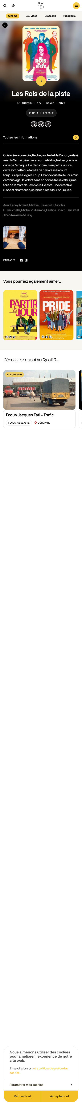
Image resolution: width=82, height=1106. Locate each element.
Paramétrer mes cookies (26, 1084)
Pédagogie (69, 16)
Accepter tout (59, 1096)
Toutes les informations (20, 137)
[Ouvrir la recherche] (5, 5)
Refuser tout (22, 1096)
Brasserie (50, 16)
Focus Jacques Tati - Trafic (30, 415)
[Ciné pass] (13, 5)
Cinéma (12, 16)
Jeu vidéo (31, 16)
